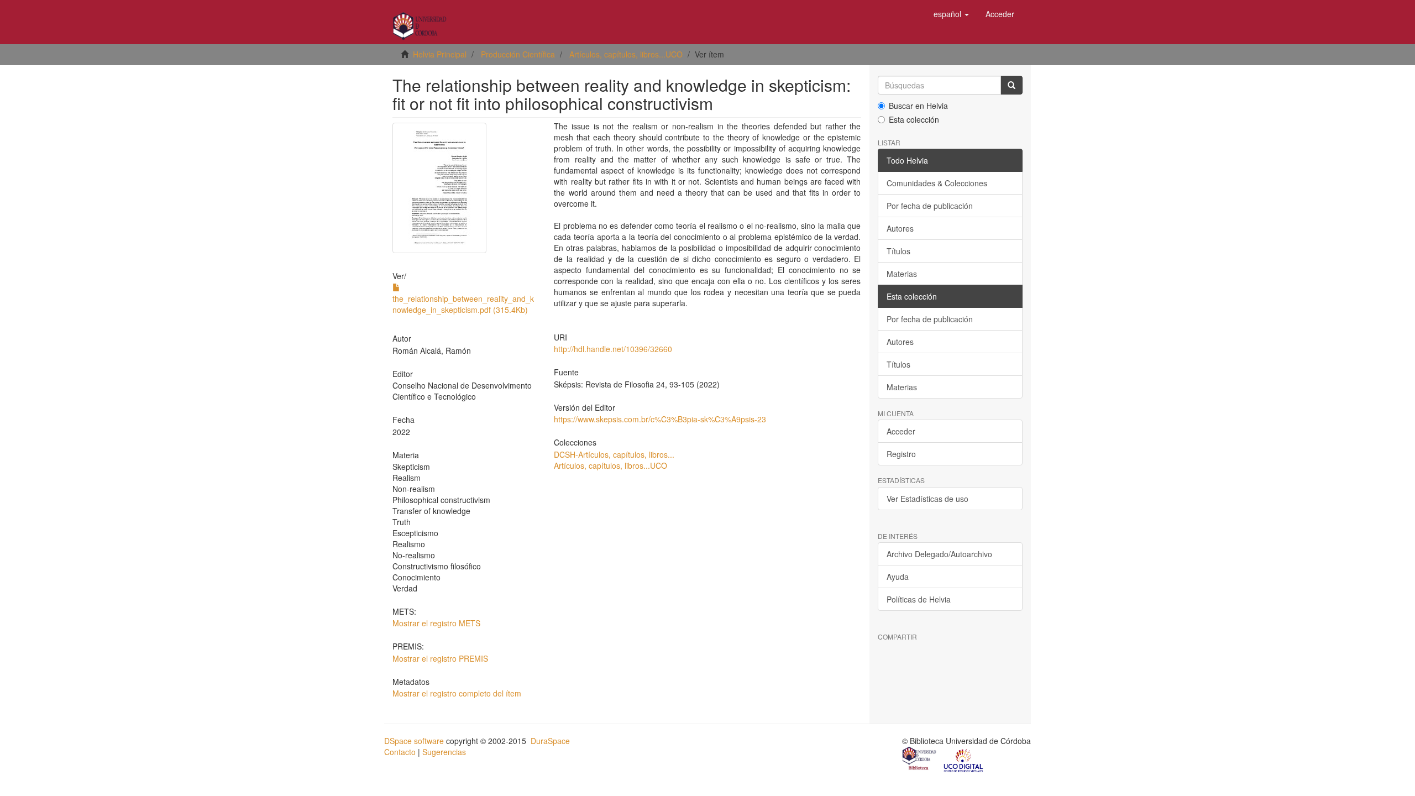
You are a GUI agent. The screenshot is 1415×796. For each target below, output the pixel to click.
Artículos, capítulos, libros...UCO (626, 54)
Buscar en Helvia (918, 105)
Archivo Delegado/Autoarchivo (939, 553)
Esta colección (914, 119)
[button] (951, 14)
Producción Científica (518, 54)
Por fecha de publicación (930, 205)
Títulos (898, 250)
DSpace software (414, 740)
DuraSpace (550, 740)
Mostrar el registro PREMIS (440, 658)
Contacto (400, 751)
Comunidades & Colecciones (937, 182)
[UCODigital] (964, 759)
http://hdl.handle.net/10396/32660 (613, 348)
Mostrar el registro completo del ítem (456, 693)
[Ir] (1011, 85)
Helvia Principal (440, 54)
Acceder (901, 431)
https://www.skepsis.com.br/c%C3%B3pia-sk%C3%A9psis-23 (660, 419)
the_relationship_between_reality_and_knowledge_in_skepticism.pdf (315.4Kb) (463, 304)
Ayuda (898, 576)
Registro (901, 453)
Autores (900, 228)
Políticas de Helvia (919, 599)
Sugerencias (444, 751)
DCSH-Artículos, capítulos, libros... (614, 454)
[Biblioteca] (919, 759)
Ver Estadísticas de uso (927, 498)
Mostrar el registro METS (436, 623)
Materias (902, 273)
